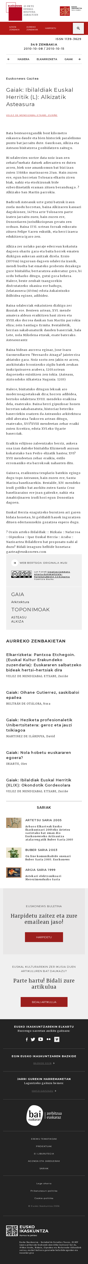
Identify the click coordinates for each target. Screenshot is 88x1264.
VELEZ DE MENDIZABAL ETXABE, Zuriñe (32, 115)
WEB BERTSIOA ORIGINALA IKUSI (43, 562)
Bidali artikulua (44, 1002)
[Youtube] (41, 1039)
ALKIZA (17, 621)
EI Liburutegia (44, 1153)
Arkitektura (20, 602)
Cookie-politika (44, 1198)
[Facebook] (27, 1039)
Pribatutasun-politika (44, 1191)
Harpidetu (50, 28)
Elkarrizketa (47, 59)
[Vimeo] (56, 1039)
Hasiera (23, 59)
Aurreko (32, 28)
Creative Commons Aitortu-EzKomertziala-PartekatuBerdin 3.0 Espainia (52, 574)
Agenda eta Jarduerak (44, 1161)
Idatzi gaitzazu (42, 1091)
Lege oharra (43, 1183)
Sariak (44, 1168)
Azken (14, 28)
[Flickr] (49, 1039)
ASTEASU (19, 617)
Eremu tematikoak (44, 1139)
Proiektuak (44, 1146)
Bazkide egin (42, 1063)
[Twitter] (33, 1039)
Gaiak (68, 59)
